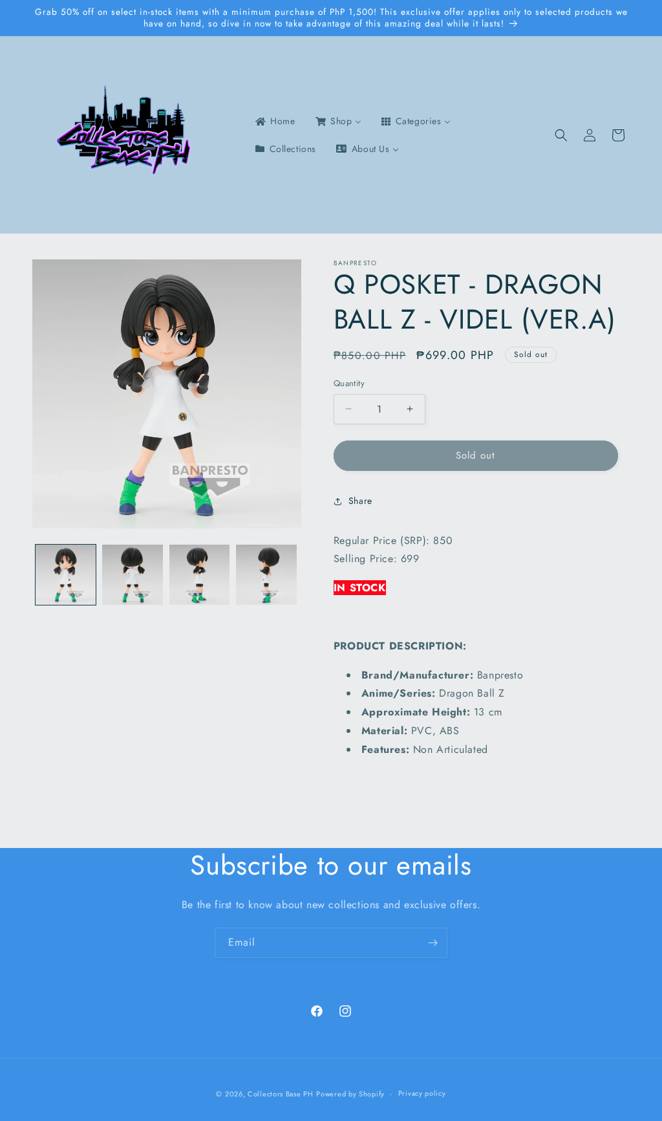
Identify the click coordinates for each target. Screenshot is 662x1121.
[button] (561, 135)
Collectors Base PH (281, 1094)
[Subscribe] (432, 943)
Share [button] (360, 500)
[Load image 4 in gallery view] (266, 575)
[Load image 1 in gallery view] (66, 575)
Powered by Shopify (350, 1094)
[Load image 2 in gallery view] (132, 575)
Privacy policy (422, 1093)
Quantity (349, 383)
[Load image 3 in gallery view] (199, 575)
